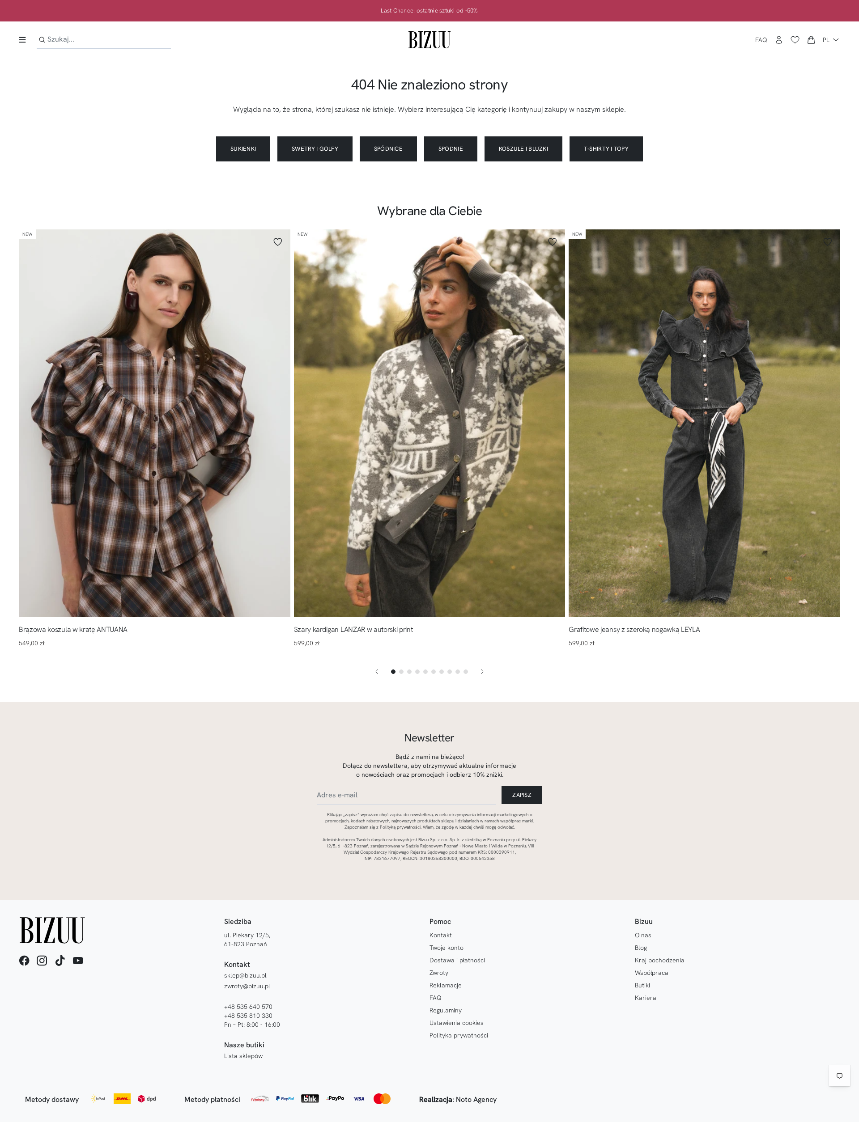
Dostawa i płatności (457, 960)
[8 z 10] (449, 671)
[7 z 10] (441, 671)
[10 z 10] (466, 671)
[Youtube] (77, 960)
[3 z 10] (409, 671)
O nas (643, 935)
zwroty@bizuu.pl (247, 986)
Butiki (642, 985)
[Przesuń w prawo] (482, 672)
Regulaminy (446, 1010)
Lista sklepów (243, 1056)
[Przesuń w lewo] (377, 672)
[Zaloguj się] (779, 40)
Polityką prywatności (400, 827)
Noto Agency (476, 1099)
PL (826, 40)
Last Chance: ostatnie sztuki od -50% (429, 10)
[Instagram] (42, 960)
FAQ (761, 40)
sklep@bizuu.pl (245, 975)
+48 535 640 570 (248, 1007)
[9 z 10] (457, 671)
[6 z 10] (433, 671)
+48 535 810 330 (248, 1016)
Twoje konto (447, 948)
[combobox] (104, 39)
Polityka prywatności (459, 1035)
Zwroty (439, 973)
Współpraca (651, 973)
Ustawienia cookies (457, 1023)
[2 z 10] (401, 671)
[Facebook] (24, 960)
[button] (811, 40)
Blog (641, 948)
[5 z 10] (425, 671)
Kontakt (441, 935)
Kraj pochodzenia (660, 960)
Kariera (645, 998)
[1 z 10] (393, 671)
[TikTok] (60, 960)
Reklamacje (446, 985)
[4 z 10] (417, 671)
